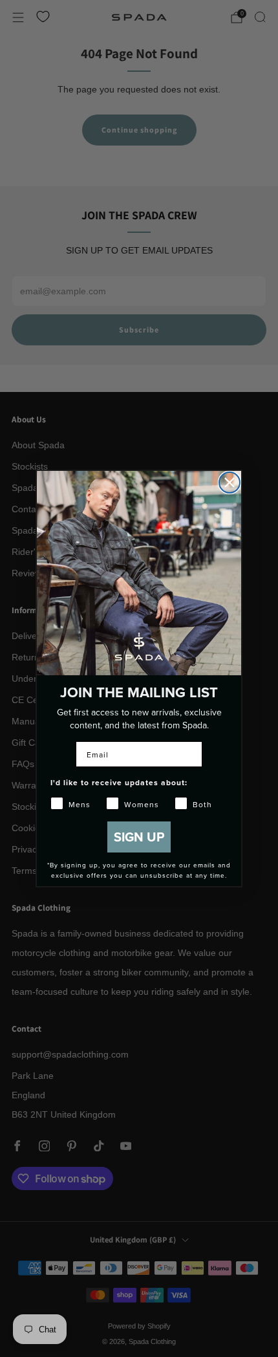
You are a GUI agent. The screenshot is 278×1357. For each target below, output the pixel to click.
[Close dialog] (229, 482)
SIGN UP (139, 836)
